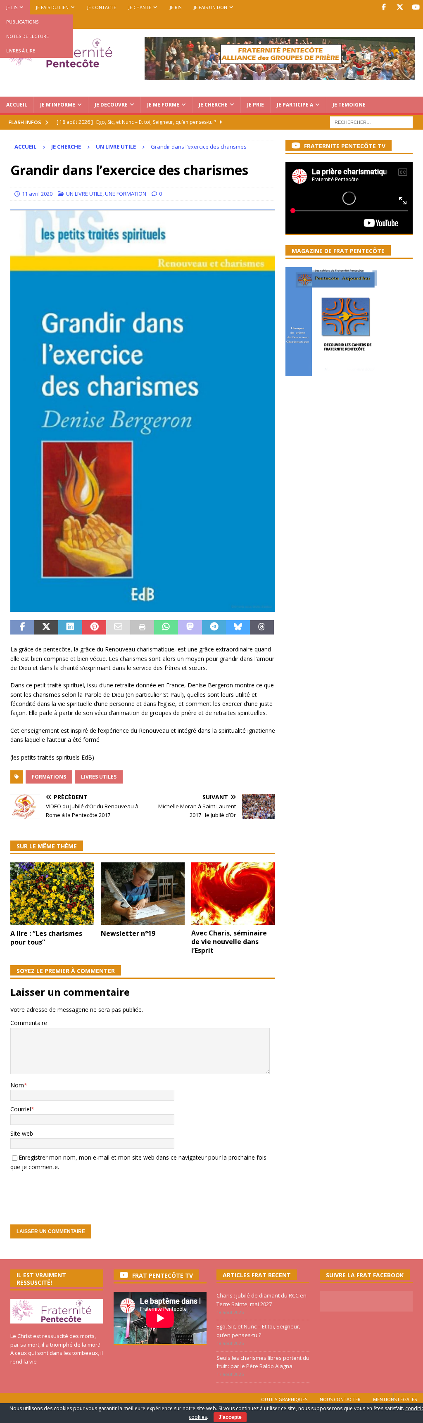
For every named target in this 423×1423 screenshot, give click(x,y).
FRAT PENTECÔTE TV (162, 1275)
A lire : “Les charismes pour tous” (46, 938)
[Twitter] (399, 7)
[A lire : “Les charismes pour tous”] (52, 894)
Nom (17, 1085)
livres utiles (98, 776)
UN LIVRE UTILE (84, 193)
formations (49, 776)
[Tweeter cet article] (46, 627)
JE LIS (11, 7)
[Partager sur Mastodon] (190, 627)
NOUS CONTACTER (340, 1399)
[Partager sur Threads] (262, 627)
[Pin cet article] (94, 627)
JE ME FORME (163, 104)
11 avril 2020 (37, 193)
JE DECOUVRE (111, 104)
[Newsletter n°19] (143, 894)
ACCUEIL (16, 104)
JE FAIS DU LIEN (52, 7)
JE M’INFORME (57, 104)
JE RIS (175, 7)
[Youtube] (416, 7)
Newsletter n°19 (128, 933)
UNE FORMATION (125, 193)
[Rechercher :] (371, 121)
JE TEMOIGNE (349, 104)
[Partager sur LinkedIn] (70, 627)
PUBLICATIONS (22, 22)
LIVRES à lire (20, 50)
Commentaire (28, 1023)
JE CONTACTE (101, 7)
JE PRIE (255, 104)
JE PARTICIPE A (295, 104)
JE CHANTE (139, 7)
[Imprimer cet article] (142, 627)
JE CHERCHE (213, 104)
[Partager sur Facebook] (22, 627)
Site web (21, 1133)
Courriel (20, 1109)
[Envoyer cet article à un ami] (118, 627)
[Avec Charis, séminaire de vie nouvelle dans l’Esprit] (233, 893)
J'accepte (230, 1417)
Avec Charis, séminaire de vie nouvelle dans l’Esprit (229, 941)
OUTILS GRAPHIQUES (284, 1399)
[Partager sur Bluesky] (238, 627)
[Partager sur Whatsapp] (166, 627)
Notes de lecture (27, 36)
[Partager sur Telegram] (214, 627)
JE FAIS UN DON (210, 7)
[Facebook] (383, 7)
